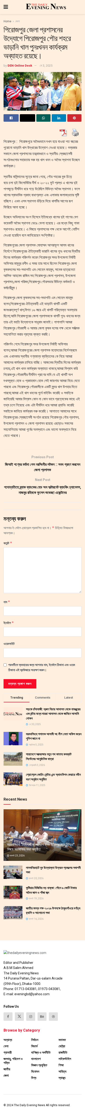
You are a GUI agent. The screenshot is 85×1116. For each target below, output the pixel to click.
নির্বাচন (34, 1040)
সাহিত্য (62, 1071)
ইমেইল (9, 622)
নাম (7, 602)
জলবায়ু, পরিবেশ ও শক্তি (13, 1061)
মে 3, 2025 (46, 65)
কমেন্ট (8, 543)
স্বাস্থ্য (62, 1078)
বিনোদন (35, 1071)
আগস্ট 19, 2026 (35, 898)
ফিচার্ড (34, 1046)
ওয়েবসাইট (9, 644)
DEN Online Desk (20, 65)
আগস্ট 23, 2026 (17, 855)
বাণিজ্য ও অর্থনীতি (41, 1052)
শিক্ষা (61, 1065)
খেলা (6, 1046)
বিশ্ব (33, 1078)
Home (7, 21)
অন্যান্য (8, 1040)
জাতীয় (7, 1069)
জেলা (17, 21)
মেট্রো (62, 1046)
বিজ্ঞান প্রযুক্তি (39, 1065)
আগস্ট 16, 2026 (35, 919)
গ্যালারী (8, 1052)
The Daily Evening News (29, 1105)
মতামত (62, 1040)
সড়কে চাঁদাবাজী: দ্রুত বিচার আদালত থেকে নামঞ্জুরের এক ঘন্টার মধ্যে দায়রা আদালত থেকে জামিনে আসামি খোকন (53, 713)
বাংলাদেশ (36, 1059)
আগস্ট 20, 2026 (35, 878)
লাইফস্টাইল (65, 1059)
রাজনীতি (63, 1052)
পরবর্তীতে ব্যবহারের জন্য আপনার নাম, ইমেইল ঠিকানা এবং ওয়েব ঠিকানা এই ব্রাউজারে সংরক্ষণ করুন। (41, 667)
